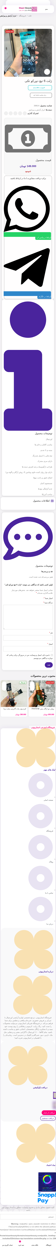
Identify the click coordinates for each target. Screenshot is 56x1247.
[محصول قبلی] (7, 22)
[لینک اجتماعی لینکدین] (11, 113)
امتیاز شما (48, 598)
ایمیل (50, 644)
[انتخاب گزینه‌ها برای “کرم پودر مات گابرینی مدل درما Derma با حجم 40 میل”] (4, 684)
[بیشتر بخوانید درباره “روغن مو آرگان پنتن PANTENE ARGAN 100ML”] (32, 684)
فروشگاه (22, 16)
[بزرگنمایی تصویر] (47, 72)
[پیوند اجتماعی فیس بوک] (25, 113)
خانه (30, 16)
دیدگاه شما (48, 602)
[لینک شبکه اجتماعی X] (20, 113)
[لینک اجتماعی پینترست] (15, 113)
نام (51, 633)
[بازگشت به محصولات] (4, 22)
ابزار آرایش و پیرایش (8, 16)
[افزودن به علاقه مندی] (32, 688)
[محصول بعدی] (1, 22)
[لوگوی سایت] (28, 9)
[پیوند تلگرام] (6, 113)
